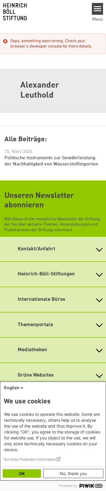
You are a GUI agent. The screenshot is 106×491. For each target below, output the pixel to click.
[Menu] (97, 9)
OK (22, 473)
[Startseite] (44, 12)
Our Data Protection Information (30, 459)
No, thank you (73, 473)
